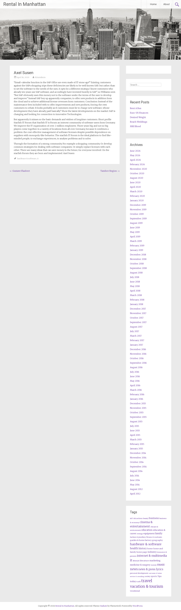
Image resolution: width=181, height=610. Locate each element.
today (133, 581)
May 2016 (135, 381)
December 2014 (138, 453)
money (153, 565)
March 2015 (136, 439)
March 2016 (136, 390)
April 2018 (135, 290)
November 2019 (138, 209)
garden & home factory (141, 540)
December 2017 (138, 308)
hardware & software (26, 158)
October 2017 (137, 317)
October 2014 (137, 462)
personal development (139, 573)
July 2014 (134, 475)
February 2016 (137, 394)
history (143, 548)
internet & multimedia (152, 555)
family (158, 533)
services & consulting (137, 576)
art (131, 518)
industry (152, 552)
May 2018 (135, 286)
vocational (135, 591)
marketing (154, 560)
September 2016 (138, 363)
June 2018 (135, 281)
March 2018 (136, 295)
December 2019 (138, 205)
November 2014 (138, 457)
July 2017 (134, 331)
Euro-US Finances (139, 112)
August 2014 (136, 471)
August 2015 (136, 421)
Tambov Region (110, 171)
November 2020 (138, 169)
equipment (149, 533)
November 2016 (138, 353)
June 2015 (135, 430)
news (134, 569)
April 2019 (135, 236)
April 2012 (135, 493)
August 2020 (136, 178)
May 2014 (135, 484)
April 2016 (135, 385)
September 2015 (138, 417)
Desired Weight (138, 117)
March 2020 (136, 191)
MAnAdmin (40, 77)
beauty (145, 518)
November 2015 (138, 408)
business (154, 518)
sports (154, 576)
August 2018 (136, 272)
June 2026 (135, 151)
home (150, 548)
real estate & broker (155, 573)
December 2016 (138, 349)
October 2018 (137, 263)
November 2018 (138, 259)
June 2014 (135, 480)
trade (138, 581)
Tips (159, 576)
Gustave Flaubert (20, 171)
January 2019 (136, 250)
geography (157, 540)
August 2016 (136, 367)
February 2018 (137, 299)
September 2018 (138, 268)
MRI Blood (135, 126)
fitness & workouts (154, 537)
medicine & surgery (140, 564)
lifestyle (136, 561)
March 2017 (136, 335)
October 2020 (137, 173)
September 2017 (138, 322)
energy (140, 534)
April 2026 (135, 160)
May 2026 (135, 155)
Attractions (138, 518)
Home (153, 4)
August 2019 (136, 223)
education (146, 530)
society (147, 576)
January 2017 (136, 344)
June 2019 (135, 227)
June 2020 (135, 182)
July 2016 (134, 372)
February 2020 (137, 196)
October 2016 (137, 358)
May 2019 (135, 232)
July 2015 (134, 426)
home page (141, 552)
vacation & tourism (146, 586)
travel (146, 580)
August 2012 (136, 489)
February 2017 (137, 340)
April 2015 (135, 435)
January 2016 (136, 399)
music (161, 564)
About (166, 4)
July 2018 (134, 277)
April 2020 (135, 187)
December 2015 (138, 403)
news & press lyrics (150, 569)
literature (144, 560)
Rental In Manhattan (24, 4)
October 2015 (137, 412)
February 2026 (137, 164)
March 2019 (136, 241)
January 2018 (136, 304)
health (134, 548)
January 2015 (136, 448)
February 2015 (137, 444)
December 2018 (138, 254)
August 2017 (136, 326)
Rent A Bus (135, 108)
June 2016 (135, 376)
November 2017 (138, 313)
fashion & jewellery (138, 537)
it (38, 158)
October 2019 (137, 214)
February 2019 (137, 245)
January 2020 (137, 200)
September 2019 (138, 218)
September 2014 (138, 466)
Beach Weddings (138, 121)
